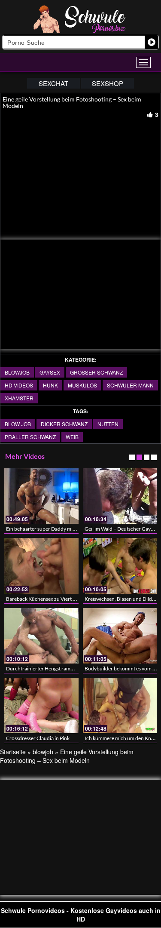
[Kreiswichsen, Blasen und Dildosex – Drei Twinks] (120, 565)
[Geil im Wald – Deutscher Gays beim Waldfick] (120, 496)
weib (72, 436)
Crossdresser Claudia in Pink (38, 738)
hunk (50, 385)
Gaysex (49, 372)
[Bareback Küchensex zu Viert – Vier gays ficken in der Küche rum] (41, 565)
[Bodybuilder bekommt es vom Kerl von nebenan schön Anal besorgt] (120, 636)
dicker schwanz (64, 423)
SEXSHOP (107, 83)
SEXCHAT (53, 83)
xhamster (19, 398)
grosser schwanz (96, 372)
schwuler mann (130, 385)
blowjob (17, 372)
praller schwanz (30, 436)
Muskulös (82, 385)
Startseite (13, 751)
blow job (18, 423)
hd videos (19, 385)
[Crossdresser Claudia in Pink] (41, 705)
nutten (107, 423)
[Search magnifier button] (151, 42)
